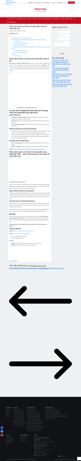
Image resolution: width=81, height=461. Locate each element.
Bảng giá (7, 414)
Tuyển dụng (8, 416)
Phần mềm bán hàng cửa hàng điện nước (34, 423)
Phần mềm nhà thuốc (31, 409)
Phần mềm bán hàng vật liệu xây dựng (33, 425)
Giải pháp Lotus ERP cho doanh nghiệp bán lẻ (52, 413)
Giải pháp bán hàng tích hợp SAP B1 (51, 409)
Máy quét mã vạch (23, 440)
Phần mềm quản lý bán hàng (18, 409)
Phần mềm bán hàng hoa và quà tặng (33, 416)
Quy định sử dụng (9, 440)
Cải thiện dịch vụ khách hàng (20, 45)
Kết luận (13, 54)
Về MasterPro (59, 2)
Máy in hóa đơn (22, 437)
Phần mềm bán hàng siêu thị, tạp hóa (33, 414)
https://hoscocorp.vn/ (17, 231)
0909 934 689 (43, 446)
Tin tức (64, 2)
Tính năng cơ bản (38, 2)
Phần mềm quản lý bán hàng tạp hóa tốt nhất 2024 (62, 85)
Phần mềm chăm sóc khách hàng (19, 416)
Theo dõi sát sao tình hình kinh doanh (21, 52)
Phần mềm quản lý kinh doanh (18, 418)
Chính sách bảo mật (9, 442)
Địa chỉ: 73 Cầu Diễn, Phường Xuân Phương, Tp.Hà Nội (44, 441)
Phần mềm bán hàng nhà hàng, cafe (33, 430)
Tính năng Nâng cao (46, 2)
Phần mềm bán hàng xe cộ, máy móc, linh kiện (35, 426)
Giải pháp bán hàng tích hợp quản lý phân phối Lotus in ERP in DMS (56, 414)
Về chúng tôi (8, 409)
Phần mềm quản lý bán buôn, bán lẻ (19, 421)
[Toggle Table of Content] (10, 36)
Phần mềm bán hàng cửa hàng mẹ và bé (34, 413)
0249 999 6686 (45, 453)
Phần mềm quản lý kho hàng (18, 425)
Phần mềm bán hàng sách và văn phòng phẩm (35, 421)
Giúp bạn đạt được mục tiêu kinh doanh (21, 43)
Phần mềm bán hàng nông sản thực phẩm (34, 428)
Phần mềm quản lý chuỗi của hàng (19, 423)
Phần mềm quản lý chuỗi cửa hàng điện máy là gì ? (22, 37)
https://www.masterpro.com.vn (17, 459)
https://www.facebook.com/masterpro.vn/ (22, 233)
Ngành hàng (31, 2)
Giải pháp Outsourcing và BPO (50, 418)
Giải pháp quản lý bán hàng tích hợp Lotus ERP (53, 411)
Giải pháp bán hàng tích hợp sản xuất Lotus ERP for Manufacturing (56, 416)
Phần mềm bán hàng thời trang (32, 411)
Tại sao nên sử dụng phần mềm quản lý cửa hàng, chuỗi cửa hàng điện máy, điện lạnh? (29, 39)
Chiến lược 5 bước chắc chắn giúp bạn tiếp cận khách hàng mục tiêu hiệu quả (61, 63)
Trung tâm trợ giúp (9, 437)
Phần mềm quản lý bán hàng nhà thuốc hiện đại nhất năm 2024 (62, 76)
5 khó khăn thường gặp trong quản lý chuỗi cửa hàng (60, 70)
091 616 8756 (42, 443)
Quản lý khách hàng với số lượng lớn (21, 50)
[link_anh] (62, 456)
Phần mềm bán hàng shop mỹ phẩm (33, 418)
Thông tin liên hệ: (18, 55)
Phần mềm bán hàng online (18, 411)
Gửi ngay (62, 53)
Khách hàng (8, 411)
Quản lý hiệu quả (18, 41)
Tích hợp (53, 2)
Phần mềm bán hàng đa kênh (18, 413)
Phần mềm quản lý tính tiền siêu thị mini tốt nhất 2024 (61, 81)
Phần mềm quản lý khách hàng (18, 414)
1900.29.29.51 (40, 453)
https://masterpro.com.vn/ (28, 231)
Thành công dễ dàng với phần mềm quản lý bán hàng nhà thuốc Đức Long (29, 149)
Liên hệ (7, 444)
